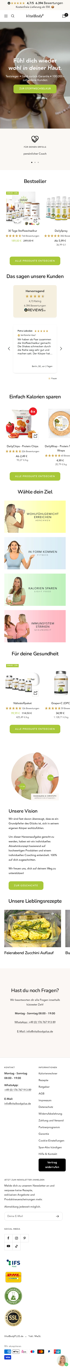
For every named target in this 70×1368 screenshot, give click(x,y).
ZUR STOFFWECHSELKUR (35, 88)
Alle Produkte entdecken (35, 260)
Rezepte (43, 1080)
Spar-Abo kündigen (50, 1147)
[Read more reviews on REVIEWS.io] (35, 310)
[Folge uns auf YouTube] (8, 1246)
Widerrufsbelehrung (50, 1114)
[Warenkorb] (64, 16)
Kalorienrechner (48, 1073)
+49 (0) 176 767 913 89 (17, 1090)
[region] (35, 348)
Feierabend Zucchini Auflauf (29, 953)
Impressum (45, 1100)
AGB (41, 1094)
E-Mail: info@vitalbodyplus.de (35, 1031)
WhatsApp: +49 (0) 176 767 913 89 (35, 1022)
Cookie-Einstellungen (51, 1141)
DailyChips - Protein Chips (22, 446)
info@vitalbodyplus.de (17, 1104)
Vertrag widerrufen (52, 1165)
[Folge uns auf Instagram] (16, 1238)
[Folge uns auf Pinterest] (24, 1238)
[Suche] (12, 16)
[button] (9, 348)
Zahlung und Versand (51, 1121)
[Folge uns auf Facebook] (8, 1238)
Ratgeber (44, 1087)
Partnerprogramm (49, 1127)
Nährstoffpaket (22, 703)
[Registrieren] (57, 1216)
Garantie (44, 1134)
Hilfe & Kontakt (48, 1154)
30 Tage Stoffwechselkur (22, 231)
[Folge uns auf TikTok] (16, 1246)
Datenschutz (46, 1107)
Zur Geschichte (26, 885)
